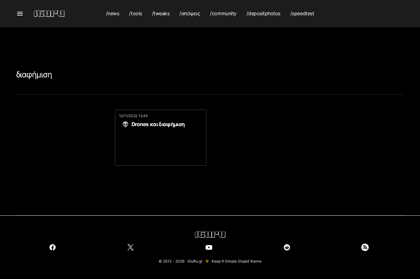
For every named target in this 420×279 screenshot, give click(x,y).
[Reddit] (287, 247)
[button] (20, 13)
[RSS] (365, 247)
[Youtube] (209, 247)
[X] (130, 247)
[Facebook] (52, 247)
